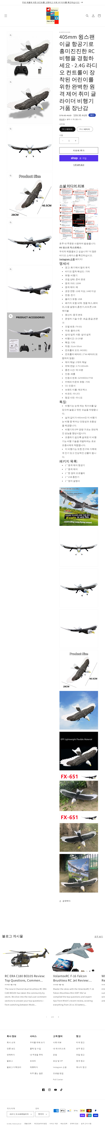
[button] (6, 16)
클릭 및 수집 (35, 1048)
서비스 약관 (53, 1124)
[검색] (87, 16)
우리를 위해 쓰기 (37, 1042)
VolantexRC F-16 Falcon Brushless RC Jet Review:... (72, 978)
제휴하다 (34, 1067)
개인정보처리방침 (40, 1124)
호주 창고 (80, 1048)
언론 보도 (11, 1048)
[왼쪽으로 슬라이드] (46, 1017)
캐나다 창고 (81, 1067)
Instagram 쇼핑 (67, 259)
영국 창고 (80, 1061)
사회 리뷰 (57, 1042)
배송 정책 (64, 1124)
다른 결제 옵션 (78, 165)
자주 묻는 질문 (36, 1073)
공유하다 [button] (66, 901)
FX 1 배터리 (67, 129)
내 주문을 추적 (36, 1054)
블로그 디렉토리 (14, 1067)
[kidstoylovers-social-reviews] (78, 239)
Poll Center (58, 1079)
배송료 (62, 119)
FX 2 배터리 (85, 129)
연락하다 (11, 1054)
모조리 (33, 1061)
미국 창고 (80, 1042)
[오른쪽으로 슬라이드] (59, 1017)
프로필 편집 (58, 1073)
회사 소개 (11, 1042)
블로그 (10, 1061)
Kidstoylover (16, 1124)
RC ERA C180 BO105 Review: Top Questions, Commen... (25, 978)
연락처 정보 (74, 1124)
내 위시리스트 (59, 1048)
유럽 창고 (80, 1054)
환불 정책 (27, 1124)
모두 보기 (98, 936)
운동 (55, 1054)
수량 (61, 135)
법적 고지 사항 (86, 1124)
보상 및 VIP (58, 1061)
